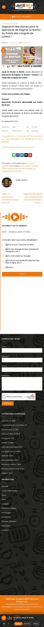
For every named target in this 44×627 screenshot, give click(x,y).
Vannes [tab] (35, 624)
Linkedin (5, 455)
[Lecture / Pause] (4, 618)
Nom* (4, 347)
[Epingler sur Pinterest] (30, 155)
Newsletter (6, 517)
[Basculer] (41, 495)
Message (5, 375)
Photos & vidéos (9, 464)
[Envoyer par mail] (26, 155)
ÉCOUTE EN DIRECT (23, 16)
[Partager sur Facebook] (18, 155)
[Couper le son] (4, 624)
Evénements (7, 429)
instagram (6, 438)
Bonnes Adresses (9, 521)
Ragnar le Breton (14, 171)
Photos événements (10, 469)
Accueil (5, 486)
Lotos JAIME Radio (9, 490)
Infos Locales (7, 434)
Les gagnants (13, 24)
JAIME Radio (26, 43)
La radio (5, 504)
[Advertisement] (22, 302)
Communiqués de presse (13, 425)
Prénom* (5, 356)
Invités (4, 442)
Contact (5, 530)
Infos (4, 495)
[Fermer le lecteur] (9, 623)
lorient (13, 168)
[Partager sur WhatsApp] (14, 155)
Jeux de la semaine (10, 447)
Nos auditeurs (8, 460)
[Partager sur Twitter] (22, 155)
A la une (5, 24)
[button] (4, 7)
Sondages (6, 512)
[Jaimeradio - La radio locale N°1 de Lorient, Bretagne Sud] (24, 5)
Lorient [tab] (18, 624)
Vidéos (5, 473)
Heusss (22, 166)
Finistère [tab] (27, 624)
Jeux (4, 499)
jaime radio (30, 166)
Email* (4, 366)
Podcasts (6, 525)
